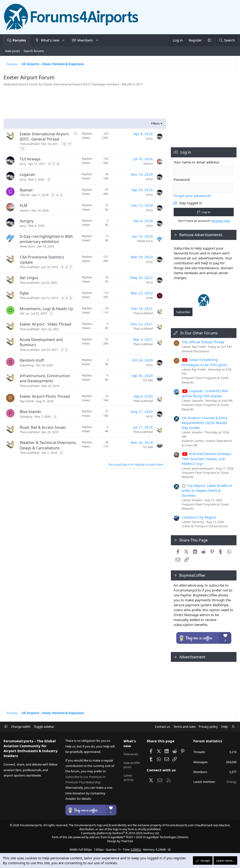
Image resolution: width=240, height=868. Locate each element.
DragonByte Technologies (160, 837)
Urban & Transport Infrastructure (205, 526)
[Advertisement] (85, 104)
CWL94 (24, 195)
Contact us (162, 726)
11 (69, 144)
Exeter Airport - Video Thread (45, 324)
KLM (23, 205)
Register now (220, 221)
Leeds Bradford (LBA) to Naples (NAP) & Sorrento (207, 490)
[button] (63, 40)
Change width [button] (20, 726)
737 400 (147, 380)
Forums (19, 40)
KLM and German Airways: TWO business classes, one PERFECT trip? (207, 458)
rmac (149, 298)
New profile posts (132, 765)
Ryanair (26, 190)
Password (181, 179)
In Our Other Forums (199, 333)
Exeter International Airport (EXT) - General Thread (44, 136)
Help (224, 726)
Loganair (27, 174)
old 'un (24, 313)
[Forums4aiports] (203, 305)
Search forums (34, 51)
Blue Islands (30, 411)
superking (27, 365)
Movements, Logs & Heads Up (46, 308)
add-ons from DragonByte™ (107, 837)
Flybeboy (26, 416)
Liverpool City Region (199, 517)
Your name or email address (196, 162)
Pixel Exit (127, 841)
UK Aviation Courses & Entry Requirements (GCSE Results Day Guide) (204, 422)
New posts (12, 51)
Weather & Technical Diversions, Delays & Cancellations (48, 445)
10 (63, 144)
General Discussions (195, 351)
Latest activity (129, 777)
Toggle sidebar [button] (44, 726)
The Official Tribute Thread (203, 342)
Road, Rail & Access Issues (43, 427)
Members (85, 40)
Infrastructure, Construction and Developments (45, 378)
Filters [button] (155, 123)
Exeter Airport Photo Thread (45, 396)
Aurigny (27, 221)
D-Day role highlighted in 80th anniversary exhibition (46, 239)
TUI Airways (30, 159)
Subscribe (183, 312)
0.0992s (136, 850)
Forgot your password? (192, 195)
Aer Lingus (29, 277)
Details (183, 837)
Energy (231, 782)
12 (22, 148)
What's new (50, 40)
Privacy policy (208, 726)
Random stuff (32, 360)
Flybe (24, 293)
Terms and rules (184, 726)
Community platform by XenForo (120, 833)
